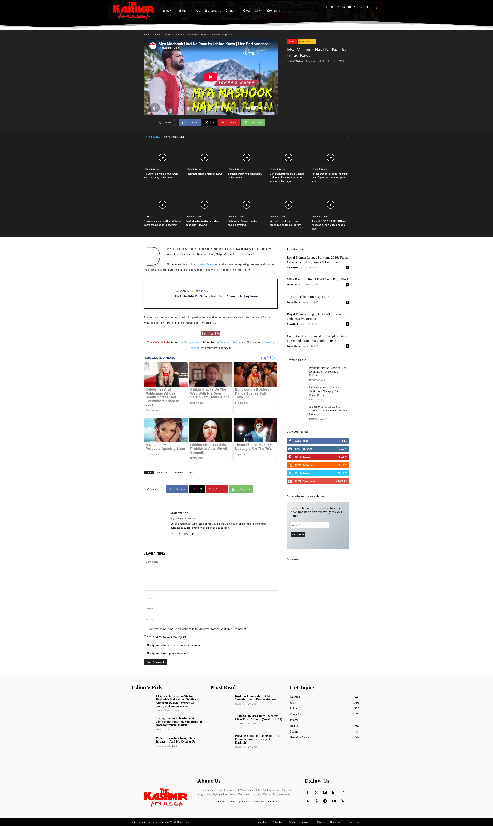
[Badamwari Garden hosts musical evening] (246, 205)
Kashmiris (178, 472)
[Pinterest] (355, 7)
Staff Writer (296, 61)
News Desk (292, 267)
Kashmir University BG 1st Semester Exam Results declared (256, 697)
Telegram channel (230, 342)
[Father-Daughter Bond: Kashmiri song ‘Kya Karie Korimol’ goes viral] (330, 157)
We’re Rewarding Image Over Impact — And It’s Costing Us (175, 739)
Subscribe (341, 481)
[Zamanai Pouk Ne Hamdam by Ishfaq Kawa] (246, 157)
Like (344, 440)
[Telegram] (325, 801)
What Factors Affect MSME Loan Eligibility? (317, 279)
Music (190, 472)
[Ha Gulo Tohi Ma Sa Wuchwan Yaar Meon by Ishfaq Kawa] (162, 157)
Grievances (258, 801)
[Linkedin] (338, 7)
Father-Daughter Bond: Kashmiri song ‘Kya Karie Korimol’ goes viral (330, 177)
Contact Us (272, 801)
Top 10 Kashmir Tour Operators (308, 297)
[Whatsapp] (361, 7)
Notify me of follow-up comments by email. (174, 645)
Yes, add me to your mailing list (166, 637)
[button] (375, 7)
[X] (194, 534)
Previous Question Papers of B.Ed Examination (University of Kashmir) (327, 371)
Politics (148, 216)
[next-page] (347, 136)
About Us (221, 801)
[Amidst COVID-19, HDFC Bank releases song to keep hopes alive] (330, 205)
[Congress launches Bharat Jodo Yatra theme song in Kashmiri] (162, 205)
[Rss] (342, 801)
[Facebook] (326, 7)
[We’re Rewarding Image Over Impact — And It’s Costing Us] (142, 743)
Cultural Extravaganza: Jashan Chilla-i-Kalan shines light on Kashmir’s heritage (287, 177)
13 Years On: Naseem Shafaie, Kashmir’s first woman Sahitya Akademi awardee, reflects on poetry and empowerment (176, 701)
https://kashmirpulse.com (183, 518)
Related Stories (152, 136)
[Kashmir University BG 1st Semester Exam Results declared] (221, 701)
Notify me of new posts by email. (167, 653)
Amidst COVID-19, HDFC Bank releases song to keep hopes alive (329, 225)
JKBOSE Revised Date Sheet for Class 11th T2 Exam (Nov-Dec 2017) (258, 717)
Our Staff (233, 801)
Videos (157, 34)
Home (147, 34)
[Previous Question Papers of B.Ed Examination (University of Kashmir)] (296, 372)
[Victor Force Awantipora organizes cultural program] (288, 205)
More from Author (174, 136)
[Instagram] (349, 7)
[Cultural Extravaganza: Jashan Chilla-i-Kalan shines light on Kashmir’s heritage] (288, 157)
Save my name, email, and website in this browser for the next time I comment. (197, 628)
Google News (192, 342)
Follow (342, 448)
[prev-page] (342, 136)
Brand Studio (294, 284)
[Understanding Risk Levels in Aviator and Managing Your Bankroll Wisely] (296, 392)
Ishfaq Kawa (205, 264)
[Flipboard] (343, 7)
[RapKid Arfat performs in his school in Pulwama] (204, 205)
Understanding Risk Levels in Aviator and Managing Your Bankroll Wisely (325, 391)
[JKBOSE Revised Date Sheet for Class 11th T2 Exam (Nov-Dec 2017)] (221, 721)
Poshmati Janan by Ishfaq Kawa (204, 173)
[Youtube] (366, 7)
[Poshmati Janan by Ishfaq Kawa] (204, 157)
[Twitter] (332, 7)
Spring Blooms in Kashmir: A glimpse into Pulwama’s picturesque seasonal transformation (179, 722)
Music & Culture (173, 34)
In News (245, 801)
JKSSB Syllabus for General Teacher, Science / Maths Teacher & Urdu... (328, 410)
